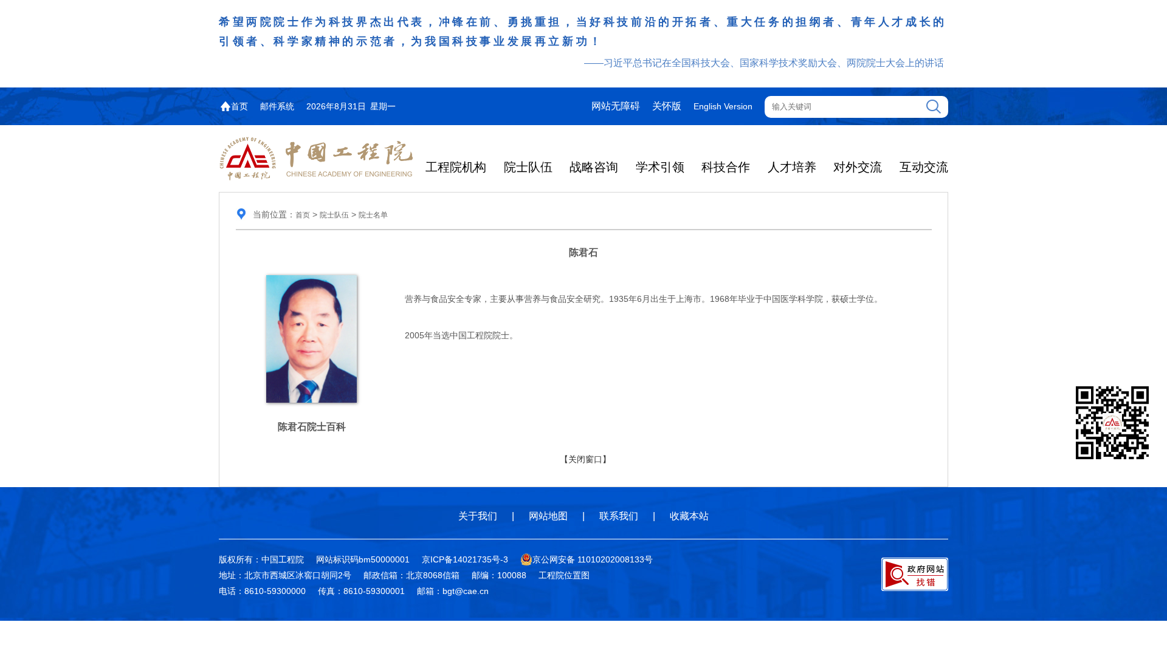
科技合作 (725, 167)
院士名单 (373, 215)
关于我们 (477, 516)
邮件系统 (277, 106)
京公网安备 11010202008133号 (592, 559)
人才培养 (792, 167)
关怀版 (666, 106)
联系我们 (618, 516)
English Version (723, 106)
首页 (239, 106)
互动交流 (924, 167)
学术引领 (660, 167)
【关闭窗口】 (585, 459)
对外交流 (857, 167)
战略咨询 (594, 167)
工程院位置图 (564, 575)
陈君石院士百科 (312, 427)
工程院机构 (455, 167)
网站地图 (548, 516)
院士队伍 (528, 167)
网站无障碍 (615, 106)
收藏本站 (689, 516)
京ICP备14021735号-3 (465, 559)
